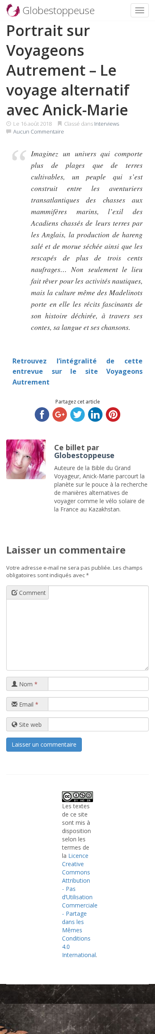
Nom (27, 684)
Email (27, 704)
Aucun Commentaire (38, 131)
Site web (29, 724)
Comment (31, 593)
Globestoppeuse (84, 455)
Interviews (106, 123)
